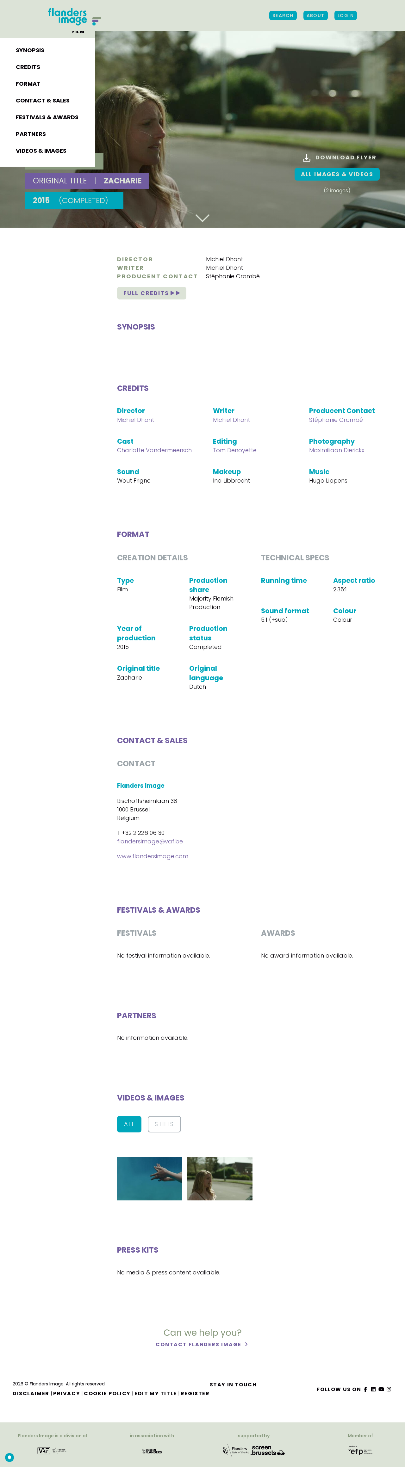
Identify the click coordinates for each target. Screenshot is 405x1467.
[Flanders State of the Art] (236, 1450)
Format (28, 84)
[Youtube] (381, 1389)
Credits (28, 67)
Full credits (147, 293)
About (316, 15)
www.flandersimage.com (152, 856)
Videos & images (41, 151)
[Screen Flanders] (152, 1450)
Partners (31, 134)
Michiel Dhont (224, 259)
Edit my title (155, 1393)
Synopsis (30, 50)
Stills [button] (164, 1124)
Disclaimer (31, 1393)
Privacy (66, 1393)
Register (195, 1393)
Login (346, 15)
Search (283, 15)
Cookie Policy (107, 1393)
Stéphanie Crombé (233, 276)
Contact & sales (43, 100)
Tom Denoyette (235, 450)
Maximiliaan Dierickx (336, 450)
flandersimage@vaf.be (150, 841)
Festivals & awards (47, 117)
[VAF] (52, 1450)
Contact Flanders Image (199, 1344)
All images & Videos (337, 174)
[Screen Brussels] (268, 1450)
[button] (149, 1178)
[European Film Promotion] (360, 1450)
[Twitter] (374, 1389)
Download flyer (345, 157)
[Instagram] (389, 1389)
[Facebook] (366, 1389)
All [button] (129, 1124)
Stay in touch (233, 1384)
